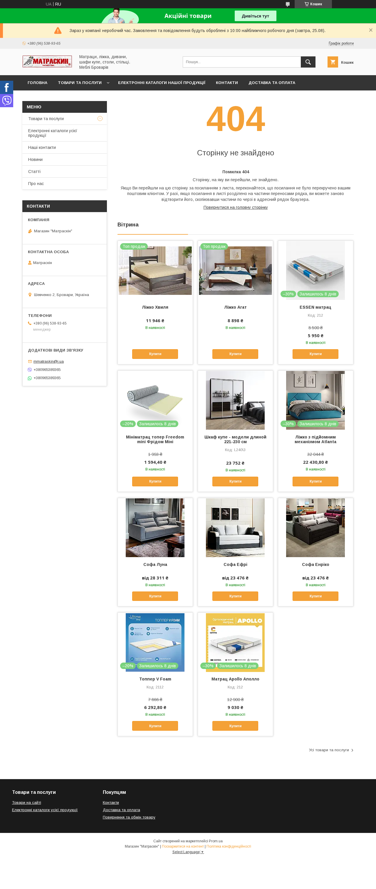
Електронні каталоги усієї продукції (52, 133)
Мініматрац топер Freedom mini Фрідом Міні (155, 439)
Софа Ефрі (235, 564)
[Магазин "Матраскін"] (47, 66)
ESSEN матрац (315, 307)
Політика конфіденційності (229, 846)
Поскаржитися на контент (183, 846)
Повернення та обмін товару (129, 817)
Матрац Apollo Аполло (235, 679)
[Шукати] (308, 62)
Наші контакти (42, 147)
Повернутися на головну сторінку (236, 207)
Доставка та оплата (272, 82)
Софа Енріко (315, 564)
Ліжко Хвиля (155, 307)
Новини (35, 159)
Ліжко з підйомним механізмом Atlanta (315, 439)
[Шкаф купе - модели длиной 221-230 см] (235, 400)
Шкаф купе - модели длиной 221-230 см (235, 439)
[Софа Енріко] (315, 527)
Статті (34, 171)
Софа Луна (155, 564)
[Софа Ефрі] (235, 527)
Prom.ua (216, 841)
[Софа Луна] (155, 527)
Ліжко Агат (235, 307)
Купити (155, 354)
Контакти (227, 82)
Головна (37, 82)
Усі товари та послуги (329, 750)
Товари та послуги (80, 82)
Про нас (36, 183)
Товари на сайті (26, 802)
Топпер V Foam (155, 679)
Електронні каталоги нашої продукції (161, 82)
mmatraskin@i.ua (48, 361)
